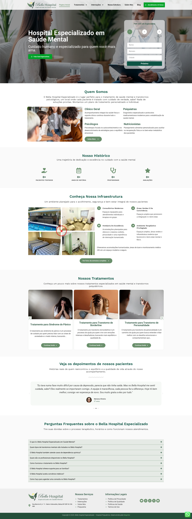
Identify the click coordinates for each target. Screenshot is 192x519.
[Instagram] (145, 500)
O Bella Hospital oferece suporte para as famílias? (49, 468)
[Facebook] (158, 500)
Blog (139, 5)
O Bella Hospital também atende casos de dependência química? (55, 453)
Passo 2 (144, 37)
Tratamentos (79, 5)
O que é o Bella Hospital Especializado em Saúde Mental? (52, 442)
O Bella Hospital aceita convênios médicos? (47, 474)
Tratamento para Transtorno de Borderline (96, 324)
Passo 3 (159, 37)
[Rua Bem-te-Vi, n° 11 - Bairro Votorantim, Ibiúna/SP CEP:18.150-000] (29, 505)
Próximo (144, 63)
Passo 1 (129, 37)
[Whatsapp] (150, 500)
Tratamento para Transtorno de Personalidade (141, 324)
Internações (96, 5)
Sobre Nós (129, 5)
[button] (61, 231)
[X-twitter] (154, 500)
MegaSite (127, 515)
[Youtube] (141, 500)
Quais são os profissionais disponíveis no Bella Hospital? (52, 458)
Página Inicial (64, 5)
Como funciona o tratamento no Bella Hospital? (48, 463)
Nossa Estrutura (114, 5)
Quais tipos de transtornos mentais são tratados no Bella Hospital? (56, 447)
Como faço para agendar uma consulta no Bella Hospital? (52, 479)
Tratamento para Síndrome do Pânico (50, 324)
